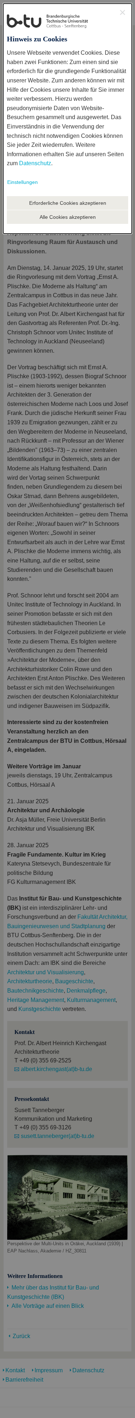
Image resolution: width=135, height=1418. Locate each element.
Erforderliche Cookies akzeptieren (67, 203)
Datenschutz (35, 163)
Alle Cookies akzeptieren (68, 217)
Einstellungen (22, 182)
